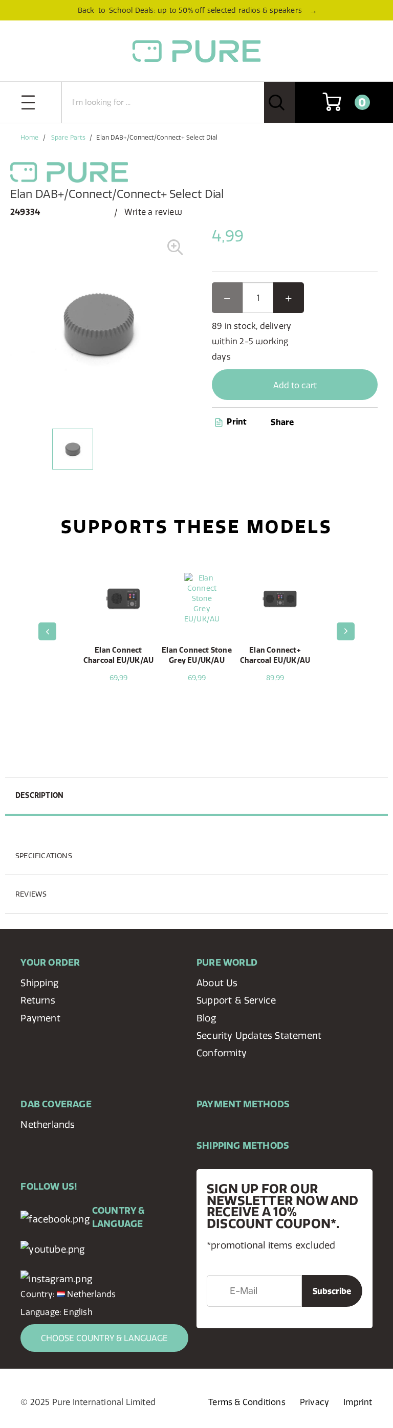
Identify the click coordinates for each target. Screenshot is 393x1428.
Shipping (39, 983)
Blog (206, 1018)
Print (236, 421)
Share (282, 422)
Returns (37, 1000)
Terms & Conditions (247, 1402)
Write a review (153, 212)
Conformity (221, 1053)
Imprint (357, 1402)
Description (39, 795)
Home (29, 137)
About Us (217, 983)
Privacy (314, 1402)
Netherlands (47, 1124)
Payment (40, 1018)
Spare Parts (68, 137)
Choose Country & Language (104, 1338)
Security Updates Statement (258, 1035)
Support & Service (236, 1000)
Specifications (43, 855)
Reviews (31, 894)
